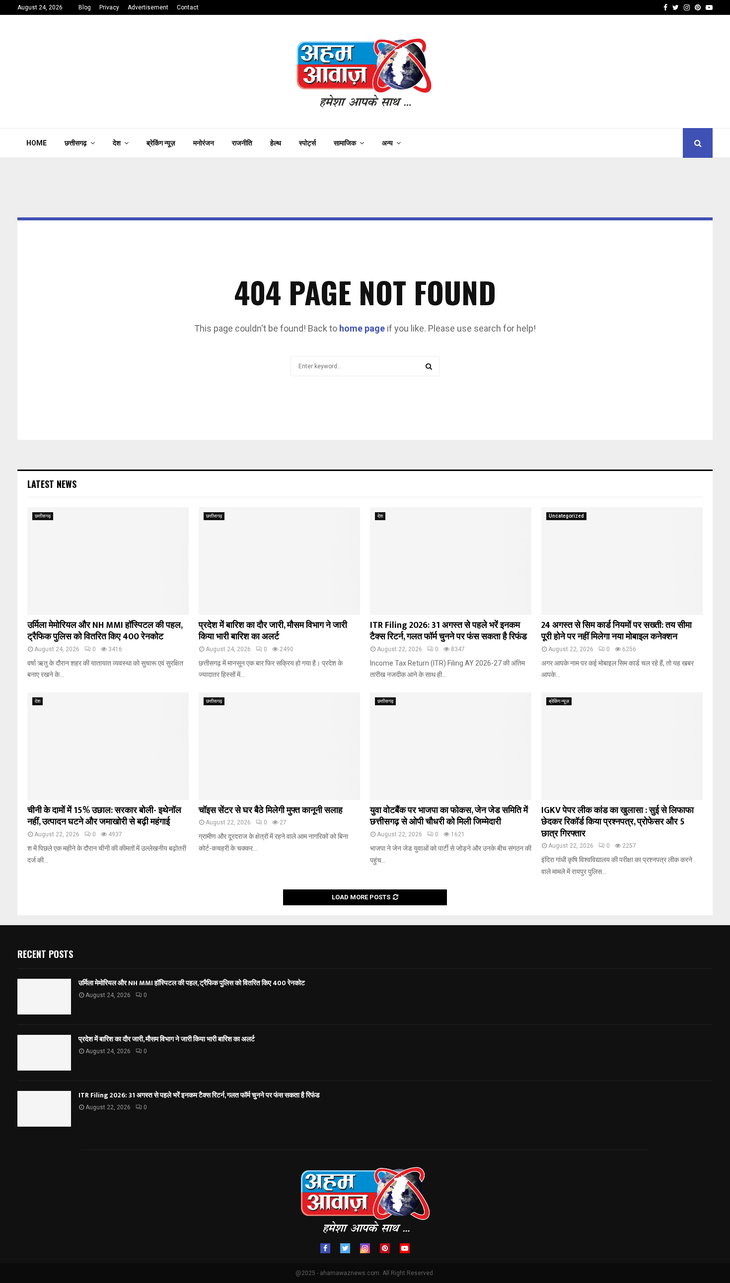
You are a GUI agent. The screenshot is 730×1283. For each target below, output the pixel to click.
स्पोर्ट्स (307, 143)
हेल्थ (275, 143)
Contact (188, 7)
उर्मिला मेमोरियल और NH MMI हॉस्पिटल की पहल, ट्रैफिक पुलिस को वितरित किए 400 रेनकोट (104, 631)
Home (36, 143)
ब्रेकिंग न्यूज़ (160, 143)
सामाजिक (345, 143)
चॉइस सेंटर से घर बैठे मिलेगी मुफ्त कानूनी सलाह (271, 810)
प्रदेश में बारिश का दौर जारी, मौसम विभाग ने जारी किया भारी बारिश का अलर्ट (273, 631)
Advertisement (148, 7)
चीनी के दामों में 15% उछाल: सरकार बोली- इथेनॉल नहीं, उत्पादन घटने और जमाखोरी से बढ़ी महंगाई (104, 816)
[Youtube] (405, 1248)
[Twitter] (345, 1248)
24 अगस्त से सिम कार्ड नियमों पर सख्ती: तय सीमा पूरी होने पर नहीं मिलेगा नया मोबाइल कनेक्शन (616, 631)
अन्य (387, 143)
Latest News (51, 483)
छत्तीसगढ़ (76, 143)
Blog (84, 7)
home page (362, 328)
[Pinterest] (385, 1248)
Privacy (109, 7)
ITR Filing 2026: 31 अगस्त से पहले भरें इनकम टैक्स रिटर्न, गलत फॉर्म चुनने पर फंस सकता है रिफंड (448, 631)
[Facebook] (325, 1248)
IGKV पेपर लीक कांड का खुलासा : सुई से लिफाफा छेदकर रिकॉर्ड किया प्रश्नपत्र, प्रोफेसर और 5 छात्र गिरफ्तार (617, 822)
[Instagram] (365, 1248)
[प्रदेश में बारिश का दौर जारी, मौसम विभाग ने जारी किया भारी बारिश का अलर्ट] (279, 561)
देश (117, 143)
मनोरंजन (203, 143)
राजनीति (242, 143)
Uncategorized (566, 516)
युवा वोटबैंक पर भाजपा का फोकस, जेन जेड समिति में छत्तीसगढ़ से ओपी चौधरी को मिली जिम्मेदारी (449, 816)
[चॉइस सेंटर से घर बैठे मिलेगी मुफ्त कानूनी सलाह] (279, 746)
